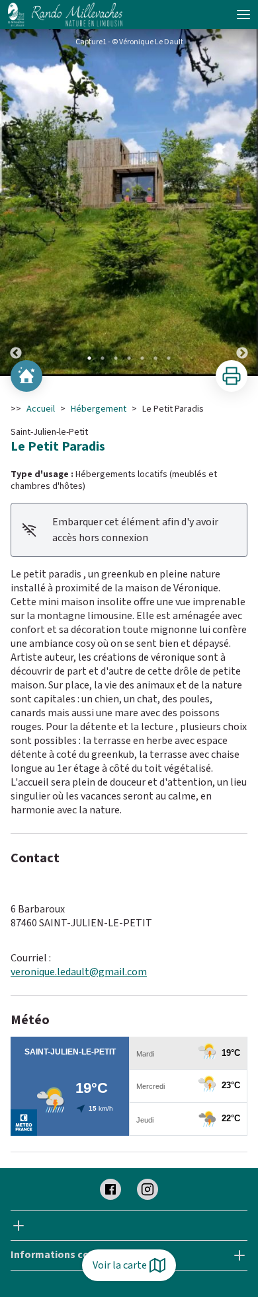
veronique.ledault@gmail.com (79, 972)
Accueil (40, 409)
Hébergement (98, 409)
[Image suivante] (242, 202)
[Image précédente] (16, 202)
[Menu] (243, 14)
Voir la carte (120, 1265)
